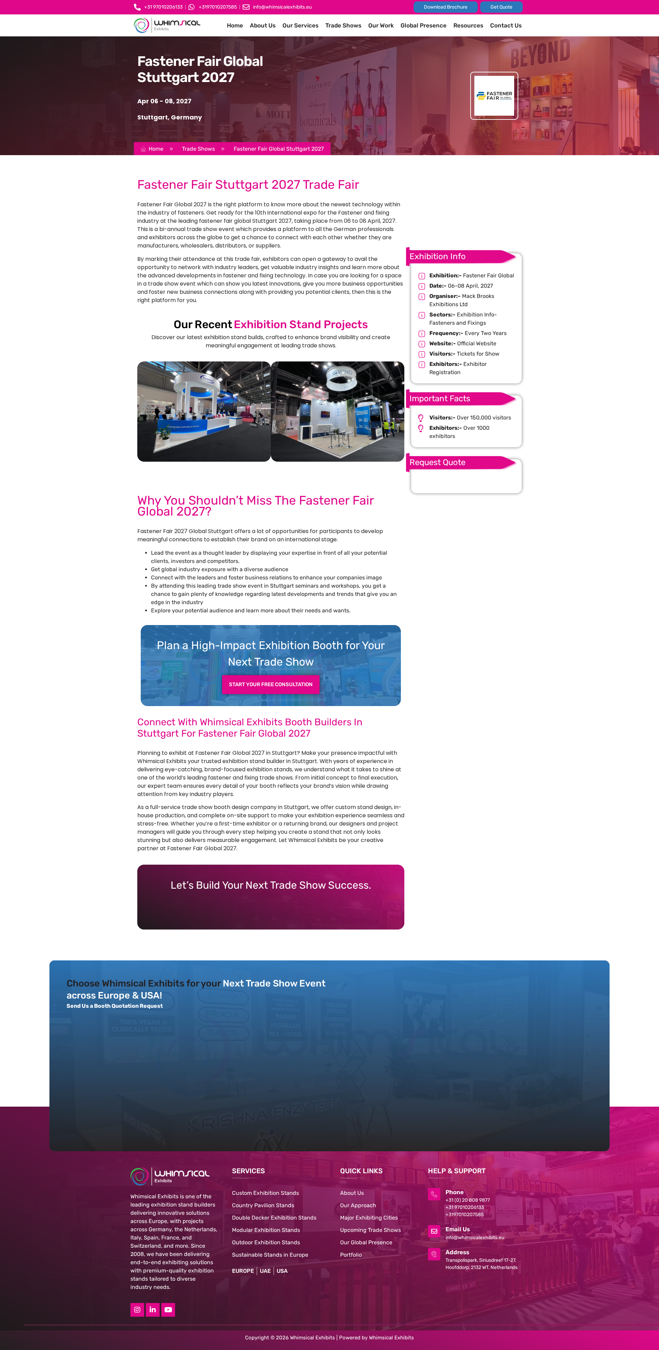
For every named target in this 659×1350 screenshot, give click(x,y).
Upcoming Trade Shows (370, 1230)
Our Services (300, 25)
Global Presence (424, 25)
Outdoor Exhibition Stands (266, 1242)
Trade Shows (343, 25)
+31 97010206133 (465, 1207)
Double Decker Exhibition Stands (274, 1217)
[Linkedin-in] (153, 1310)
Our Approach (358, 1205)
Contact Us (506, 25)
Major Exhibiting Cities (369, 1217)
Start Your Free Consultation (271, 684)
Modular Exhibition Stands (266, 1230)
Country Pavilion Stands (263, 1205)
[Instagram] (137, 1310)
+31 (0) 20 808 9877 (468, 1200)
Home (235, 25)
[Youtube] (168, 1310)
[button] (270, 478)
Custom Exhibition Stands (265, 1193)
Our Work (381, 25)
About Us (263, 25)
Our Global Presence (366, 1242)
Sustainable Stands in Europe (270, 1254)
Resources (468, 25)
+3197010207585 (465, 1215)
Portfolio (351, 1254)
